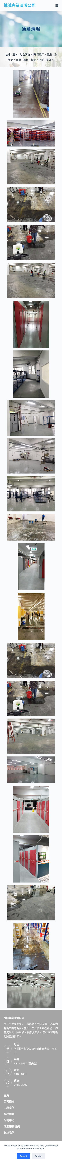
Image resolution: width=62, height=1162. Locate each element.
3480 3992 (21, 1084)
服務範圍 (9, 1114)
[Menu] (56, 5)
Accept (23, 1156)
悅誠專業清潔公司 (19, 5)
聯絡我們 (9, 1132)
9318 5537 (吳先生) (25, 1063)
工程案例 (9, 1107)
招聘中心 (9, 1120)
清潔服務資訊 (12, 1126)
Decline (38, 1156)
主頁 (6, 1095)
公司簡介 (9, 1101)
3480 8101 (20, 1074)
